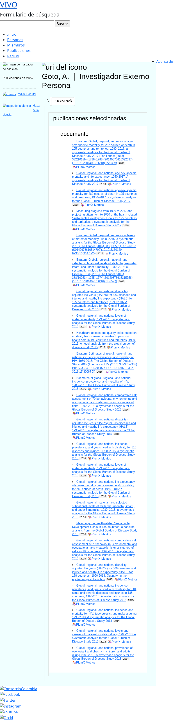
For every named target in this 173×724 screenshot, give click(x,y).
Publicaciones (19, 50)
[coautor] (9, 94)
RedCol (13, 55)
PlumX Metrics (86, 167)
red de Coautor (27, 94)
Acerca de (164, 61)
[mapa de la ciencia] (17, 105)
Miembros (16, 45)
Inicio (11, 34)
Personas (15, 39)
